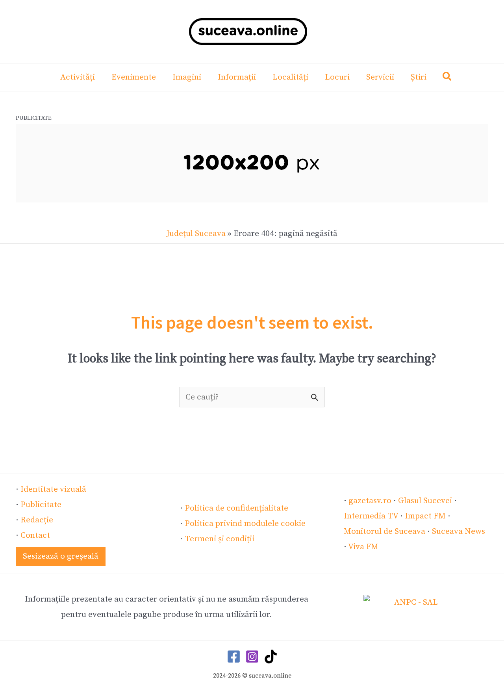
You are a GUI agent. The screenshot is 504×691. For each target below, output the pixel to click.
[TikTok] (271, 656)
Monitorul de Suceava (384, 531)
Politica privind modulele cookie (245, 523)
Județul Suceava (196, 233)
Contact (35, 535)
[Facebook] (234, 656)
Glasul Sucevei (425, 501)
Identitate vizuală (53, 489)
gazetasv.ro (369, 501)
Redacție (36, 520)
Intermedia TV (371, 516)
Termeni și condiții (219, 539)
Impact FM (425, 516)
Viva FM (363, 547)
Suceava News (458, 531)
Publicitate (40, 505)
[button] (447, 78)
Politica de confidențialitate (236, 508)
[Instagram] (252, 656)
